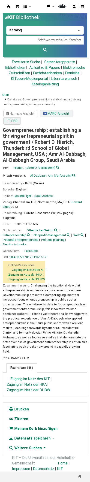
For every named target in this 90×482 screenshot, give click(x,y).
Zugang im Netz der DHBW (26, 279)
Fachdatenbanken (47, 73)
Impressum (21, 469)
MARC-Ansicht (58, 113)
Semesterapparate (59, 62)
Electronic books (14, 244)
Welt (76, 235)
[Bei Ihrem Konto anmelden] (74, 6)
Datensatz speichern (32, 438)
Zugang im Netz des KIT (28, 269)
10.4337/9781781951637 (27, 257)
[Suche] (45, 50)
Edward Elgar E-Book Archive (33, 196)
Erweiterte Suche (26, 62)
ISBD (14, 121)
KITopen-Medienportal (29, 78)
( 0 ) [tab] (21, 368)
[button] (17, 6)
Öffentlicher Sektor (40, 230)
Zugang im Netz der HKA (25, 274)
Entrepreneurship (14, 235)
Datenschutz (43, 469)
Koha (8, 6)
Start (5, 94)
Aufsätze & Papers (44, 67)
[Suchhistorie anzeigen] (82, 6)
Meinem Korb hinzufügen (35, 428)
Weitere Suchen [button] (28, 448)
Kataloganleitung (45, 84)
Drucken (21, 409)
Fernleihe (72, 73)
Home (63, 463)
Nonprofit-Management (50, 235)
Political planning (53, 239)
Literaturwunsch (64, 78)
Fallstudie (31, 251)
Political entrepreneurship (21, 239)
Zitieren (20, 419)
